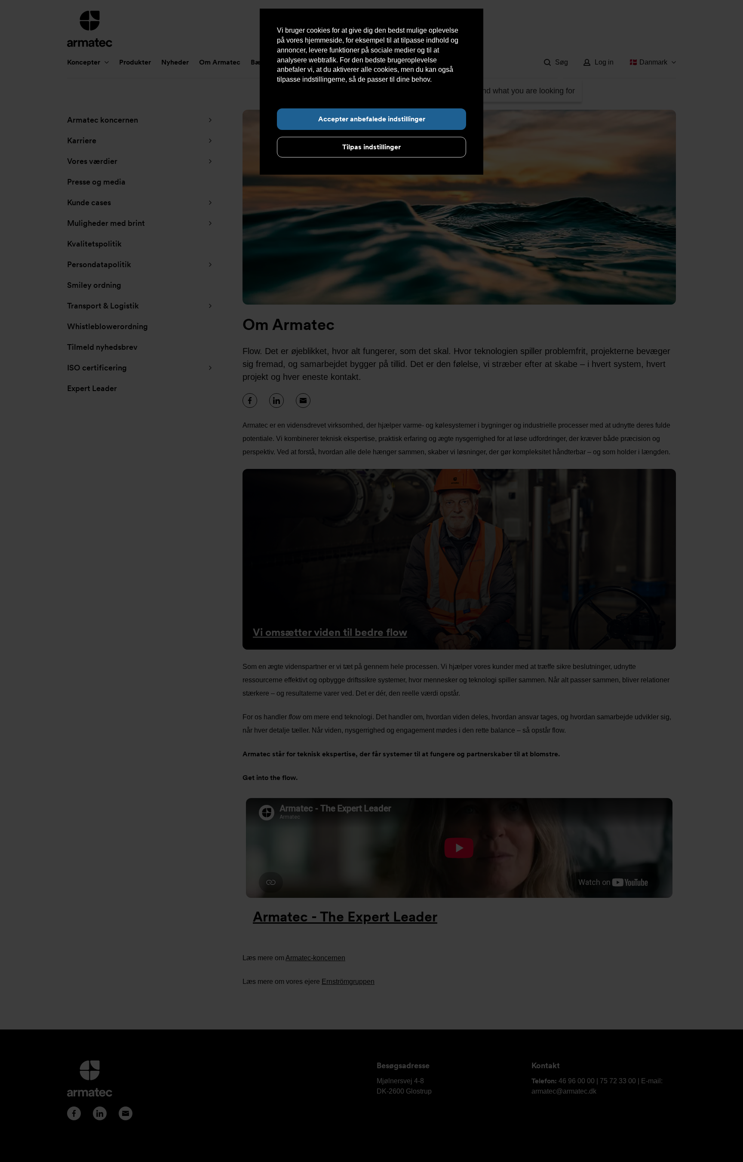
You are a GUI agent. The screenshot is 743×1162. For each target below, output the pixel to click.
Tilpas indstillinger (371, 147)
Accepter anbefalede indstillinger (371, 119)
